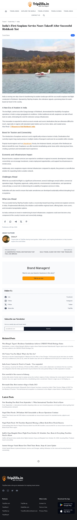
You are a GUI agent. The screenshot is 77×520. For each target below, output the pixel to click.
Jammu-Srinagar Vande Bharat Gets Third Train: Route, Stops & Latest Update (29, 445)
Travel (4, 21)
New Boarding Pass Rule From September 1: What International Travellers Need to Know (32, 402)
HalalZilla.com (25, 507)
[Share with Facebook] (5, 221)
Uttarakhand (27, 143)
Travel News (14, 11)
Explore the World (28, 11)
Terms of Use (43, 507)
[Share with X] (21, 221)
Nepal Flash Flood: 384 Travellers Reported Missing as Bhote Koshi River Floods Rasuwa (33, 423)
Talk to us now (38, 278)
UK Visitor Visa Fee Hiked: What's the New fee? (19, 354)
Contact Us (35, 15)
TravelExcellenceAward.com (29, 511)
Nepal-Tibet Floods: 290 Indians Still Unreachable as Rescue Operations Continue (30, 412)
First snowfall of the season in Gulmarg (15, 374)
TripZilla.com (6, 503)
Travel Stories (43, 11)
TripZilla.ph (5, 514)
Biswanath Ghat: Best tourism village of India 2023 (19, 384)
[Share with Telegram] (15, 221)
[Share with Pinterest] (26, 221)
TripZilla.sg (24, 503)
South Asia (11, 21)
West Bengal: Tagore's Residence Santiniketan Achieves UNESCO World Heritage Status (32, 343)
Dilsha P (14, 237)
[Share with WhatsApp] (10, 221)
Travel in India (56, 11)
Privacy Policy (43, 511)
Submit (48, 328)
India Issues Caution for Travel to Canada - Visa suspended (22, 364)
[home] (6, 11)
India (18, 21)
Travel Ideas (68, 11)
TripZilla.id (5, 507)
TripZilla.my (5, 511)
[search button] (44, 15)
